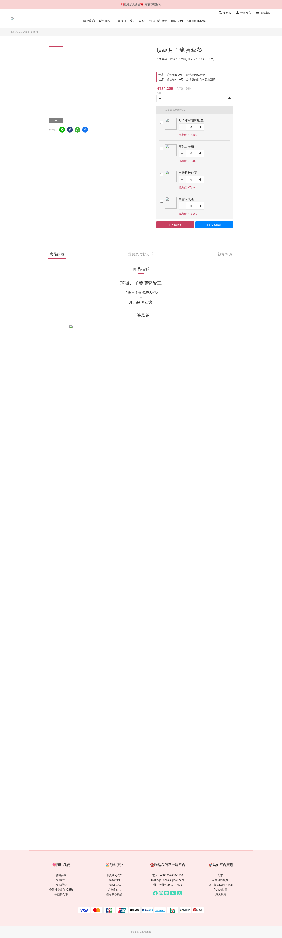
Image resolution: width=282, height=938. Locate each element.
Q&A (142, 21)
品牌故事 (61, 880)
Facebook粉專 (196, 21)
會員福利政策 (158, 21)
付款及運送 (114, 884)
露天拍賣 (220, 894)
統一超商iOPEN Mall (221, 884)
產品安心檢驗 (114, 894)
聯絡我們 (177, 21)
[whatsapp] (77, 130)
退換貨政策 (114, 889)
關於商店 (89, 21)
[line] (62, 130)
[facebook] (70, 130)
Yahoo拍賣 (220, 889)
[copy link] (85, 130)
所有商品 (105, 21)
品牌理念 (61, 884)
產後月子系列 (126, 21)
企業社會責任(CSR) (61, 889)
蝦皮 (220, 875)
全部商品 (16, 32)
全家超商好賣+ (221, 880)
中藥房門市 (61, 894)
